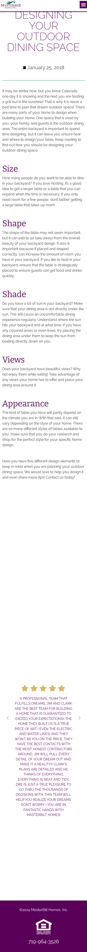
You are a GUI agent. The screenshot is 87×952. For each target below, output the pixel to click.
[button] (83, 4)
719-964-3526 (43, 941)
